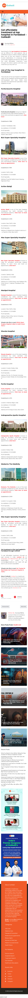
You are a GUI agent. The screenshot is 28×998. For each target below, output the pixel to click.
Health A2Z (12, 44)
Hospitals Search (10, 956)
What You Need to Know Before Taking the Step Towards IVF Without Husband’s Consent (13, 754)
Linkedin (10, 976)
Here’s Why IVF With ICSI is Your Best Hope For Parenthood (13, 774)
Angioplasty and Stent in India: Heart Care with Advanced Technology (12, 641)
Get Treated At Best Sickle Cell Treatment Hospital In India (13, 570)
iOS (20, 587)
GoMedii (13, 576)
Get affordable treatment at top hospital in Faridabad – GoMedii (14, 33)
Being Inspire (9, 938)
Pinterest (10, 979)
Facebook (9, 971)
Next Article (23, 606)
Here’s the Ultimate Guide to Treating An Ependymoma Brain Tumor (11, 781)
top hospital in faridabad (6, 598)
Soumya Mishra (9, 43)
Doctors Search (9, 953)
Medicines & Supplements (12, 935)
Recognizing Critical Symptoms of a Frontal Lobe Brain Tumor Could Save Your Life (13, 702)
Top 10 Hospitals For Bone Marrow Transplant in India (13, 767)
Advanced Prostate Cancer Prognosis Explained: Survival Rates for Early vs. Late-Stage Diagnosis (12, 742)
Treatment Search (10, 958)
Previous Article (5, 606)
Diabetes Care (9, 931)
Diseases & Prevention (11, 933)
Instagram (10, 981)
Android (15, 587)
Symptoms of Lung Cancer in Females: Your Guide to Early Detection (12, 682)
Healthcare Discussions (11, 963)
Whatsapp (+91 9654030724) (9, 558)
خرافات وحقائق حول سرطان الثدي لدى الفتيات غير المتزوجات (11, 784)
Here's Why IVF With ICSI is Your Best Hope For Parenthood (13, 723)
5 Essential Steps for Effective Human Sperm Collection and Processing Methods (12, 661)
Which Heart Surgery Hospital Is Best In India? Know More (13, 324)
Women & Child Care (11, 940)
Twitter (9, 974)
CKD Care (7, 928)
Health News (8, 945)
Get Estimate (8, 960)
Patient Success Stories (11, 942)
